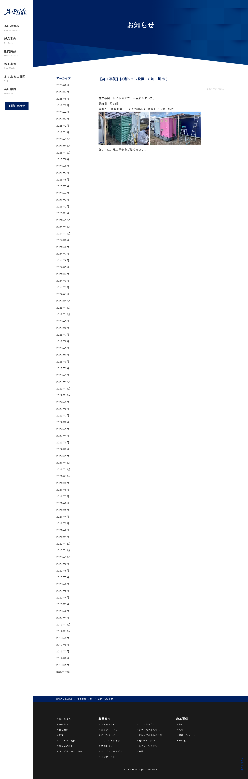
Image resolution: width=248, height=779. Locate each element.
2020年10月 (63, 557)
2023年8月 (62, 327)
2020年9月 (62, 563)
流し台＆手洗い (147, 740)
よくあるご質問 (14, 78)
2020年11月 (63, 550)
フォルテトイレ (109, 724)
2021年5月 (62, 510)
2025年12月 (63, 139)
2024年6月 (62, 260)
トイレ (182, 724)
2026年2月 (62, 125)
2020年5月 (62, 590)
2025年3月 (62, 199)
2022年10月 (63, 395)
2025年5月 (62, 186)
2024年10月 (63, 233)
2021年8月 (62, 489)
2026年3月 (62, 119)
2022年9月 (62, 402)
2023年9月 (62, 321)
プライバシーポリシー (71, 751)
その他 (182, 740)
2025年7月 (62, 172)
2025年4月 (62, 193)
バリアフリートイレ (111, 751)
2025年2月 (62, 206)
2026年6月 (62, 98)
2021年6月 (62, 503)
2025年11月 (63, 145)
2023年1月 (62, 375)
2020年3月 (62, 604)
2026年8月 (62, 85)
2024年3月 (62, 280)
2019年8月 (62, 644)
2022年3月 (62, 442)
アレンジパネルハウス (150, 735)
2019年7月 (62, 651)
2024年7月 (62, 253)
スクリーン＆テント (149, 746)
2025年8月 (62, 166)
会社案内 (10, 91)
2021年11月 (63, 469)
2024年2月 (62, 287)
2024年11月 (63, 226)
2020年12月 (63, 543)
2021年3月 (62, 523)
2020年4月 (62, 597)
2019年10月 (63, 631)
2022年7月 (62, 415)
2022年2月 (62, 449)
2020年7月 (62, 577)
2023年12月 (63, 301)
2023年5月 (62, 348)
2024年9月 (62, 240)
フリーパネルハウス (149, 729)
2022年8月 (62, 408)
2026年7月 (62, 92)
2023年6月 (62, 341)
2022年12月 (63, 381)
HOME (59, 699)
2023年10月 (63, 314)
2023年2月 (62, 368)
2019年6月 (62, 658)
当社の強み (12, 28)
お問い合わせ (17, 105)
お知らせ (69, 699)
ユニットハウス (147, 724)
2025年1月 (62, 213)
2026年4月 (62, 112)
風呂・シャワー (187, 735)
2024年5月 (62, 267)
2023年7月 (62, 334)
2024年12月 (63, 220)
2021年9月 (62, 483)
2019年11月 (63, 624)
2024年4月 (62, 274)
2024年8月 (62, 247)
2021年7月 (62, 496)
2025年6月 (62, 179)
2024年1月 (62, 294)
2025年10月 (63, 152)
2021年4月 (62, 516)
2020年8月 (62, 570)
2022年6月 (62, 422)
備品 (141, 751)
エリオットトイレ (110, 740)
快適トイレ (107, 746)
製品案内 (10, 40)
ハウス (182, 729)
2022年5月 (62, 429)
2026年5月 (62, 105)
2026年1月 (62, 132)
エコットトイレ (109, 729)
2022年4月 (62, 435)
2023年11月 (63, 307)
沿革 (61, 735)
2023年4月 (62, 354)
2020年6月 (62, 584)
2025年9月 (62, 159)
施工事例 (10, 66)
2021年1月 (62, 536)
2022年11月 (63, 388)
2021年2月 (62, 530)
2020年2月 (62, 611)
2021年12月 (63, 462)
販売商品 (11, 53)
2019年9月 (62, 638)
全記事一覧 (63, 671)
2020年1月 (62, 617)
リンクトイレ (108, 756)
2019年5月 (62, 665)
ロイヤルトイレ (109, 735)
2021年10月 (63, 476)
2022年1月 (62, 456)
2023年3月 (62, 361)
